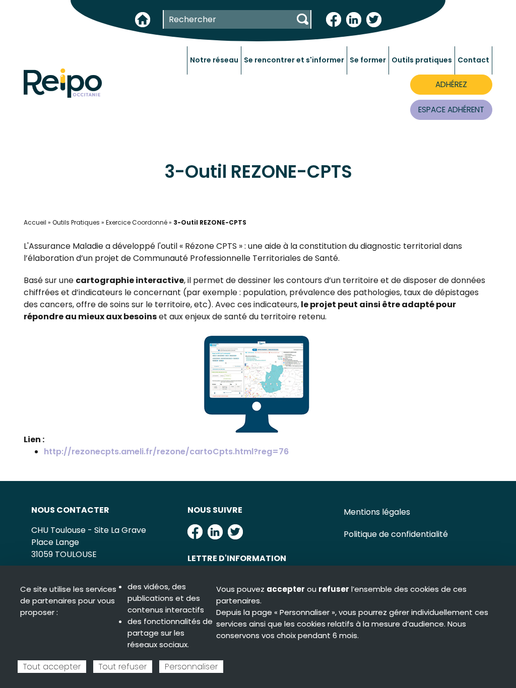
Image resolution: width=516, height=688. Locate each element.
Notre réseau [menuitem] (214, 60)
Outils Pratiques (76, 222)
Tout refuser (123, 666)
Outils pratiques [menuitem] (422, 60)
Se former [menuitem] (368, 60)
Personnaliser (191, 666)
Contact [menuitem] (473, 60)
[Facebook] (333, 19)
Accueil (35, 222)
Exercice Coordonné (136, 222)
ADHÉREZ (451, 84)
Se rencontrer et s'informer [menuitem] (294, 60)
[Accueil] (63, 82)
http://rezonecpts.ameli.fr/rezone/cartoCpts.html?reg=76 (166, 451)
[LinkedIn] (353, 19)
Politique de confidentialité (396, 534)
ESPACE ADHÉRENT (451, 109)
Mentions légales (377, 512)
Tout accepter (52, 666)
